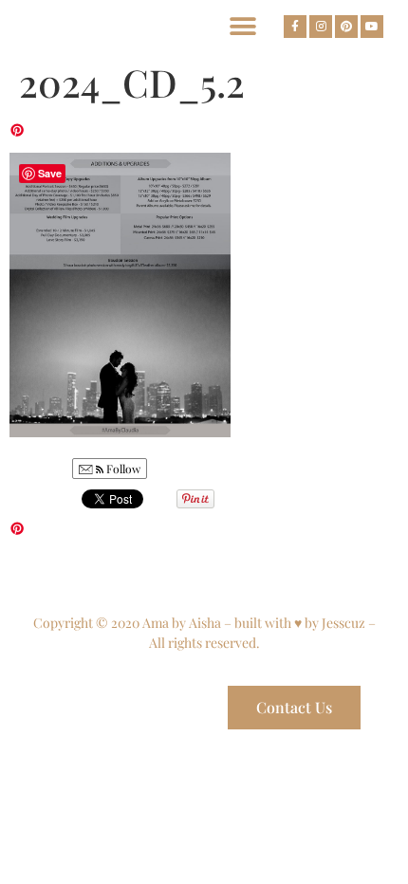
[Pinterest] (346, 26)
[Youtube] (372, 26)
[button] (242, 26)
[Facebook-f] (295, 26)
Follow (121, 468)
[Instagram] (320, 26)
